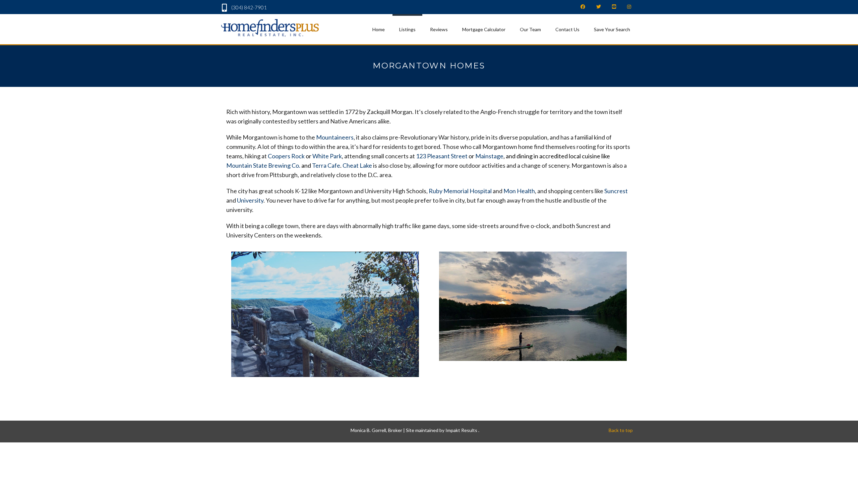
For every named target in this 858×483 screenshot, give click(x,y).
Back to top (621, 430)
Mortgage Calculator (483, 29)
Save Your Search (612, 29)
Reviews (439, 29)
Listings (407, 29)
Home (378, 29)
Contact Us (567, 29)
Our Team (530, 29)
